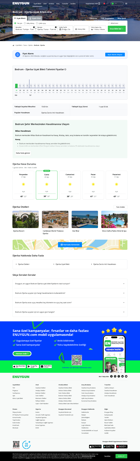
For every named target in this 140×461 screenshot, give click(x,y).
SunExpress (16, 393)
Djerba (30, 45)
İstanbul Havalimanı (110, 390)
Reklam (83, 420)
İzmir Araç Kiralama (87, 393)
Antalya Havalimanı (110, 393)
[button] (16, 86)
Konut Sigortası (40, 425)
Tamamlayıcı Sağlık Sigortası (44, 423)
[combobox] (25, 29)
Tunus (25, 45)
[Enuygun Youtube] (126, 376)
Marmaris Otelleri (41, 398)
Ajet (14, 396)
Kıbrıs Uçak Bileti (18, 398)
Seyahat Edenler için (65, 412)
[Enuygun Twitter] (119, 376)
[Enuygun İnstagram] (115, 376)
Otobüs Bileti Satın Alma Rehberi (69, 403)
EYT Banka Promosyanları (20, 415)
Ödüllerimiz (85, 428)
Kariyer (83, 423)
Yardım (106, 417)
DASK (37, 428)
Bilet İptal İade (108, 425)
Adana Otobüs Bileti (65, 398)
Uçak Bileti (19, 45)
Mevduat (15, 428)
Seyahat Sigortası (41, 417)
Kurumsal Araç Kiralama (88, 401)
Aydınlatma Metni (109, 428)
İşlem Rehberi (108, 420)
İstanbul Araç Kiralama (88, 388)
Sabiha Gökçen (109, 388)
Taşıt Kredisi (16, 420)
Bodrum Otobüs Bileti (65, 396)
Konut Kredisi (17, 417)
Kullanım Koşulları (109, 430)
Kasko (37, 412)
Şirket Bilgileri (85, 417)
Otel (37, 385)
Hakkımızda (85, 412)
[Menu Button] (117, 3)
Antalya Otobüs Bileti (65, 401)
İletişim (83, 415)
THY (14, 388)
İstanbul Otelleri (41, 388)
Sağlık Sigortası (40, 420)
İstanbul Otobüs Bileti (65, 388)
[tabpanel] (70, 27)
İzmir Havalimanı (109, 396)
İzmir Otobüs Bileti (64, 393)
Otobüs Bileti (63, 385)
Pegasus (15, 390)
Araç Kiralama (86, 385)
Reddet (28, 458)
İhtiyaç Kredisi (17, 412)
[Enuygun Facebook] (111, 376)
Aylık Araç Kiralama (87, 398)
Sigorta (38, 409)
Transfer (107, 385)
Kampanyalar (108, 415)
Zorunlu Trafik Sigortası (43, 415)
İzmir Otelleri (39, 396)
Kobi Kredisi (16, 423)
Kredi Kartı (16, 425)
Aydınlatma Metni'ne (88, 456)
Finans (15, 409)
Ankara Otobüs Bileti (65, 390)
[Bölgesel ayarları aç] (106, 3)
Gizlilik (106, 433)
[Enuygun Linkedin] (122, 376)
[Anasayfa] (13, 45)
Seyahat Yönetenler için (66, 415)
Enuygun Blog (108, 412)
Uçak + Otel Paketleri (42, 403)
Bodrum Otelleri (40, 393)
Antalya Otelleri (40, 390)
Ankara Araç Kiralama (88, 390)
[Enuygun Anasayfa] (21, 3)
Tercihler (107, 456)
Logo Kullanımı (85, 425)
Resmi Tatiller (108, 423)
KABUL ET (121, 456)
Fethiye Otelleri (40, 401)
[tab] (20, 18)
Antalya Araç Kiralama (88, 396)
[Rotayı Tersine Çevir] (35, 29)
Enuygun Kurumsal (65, 409)
